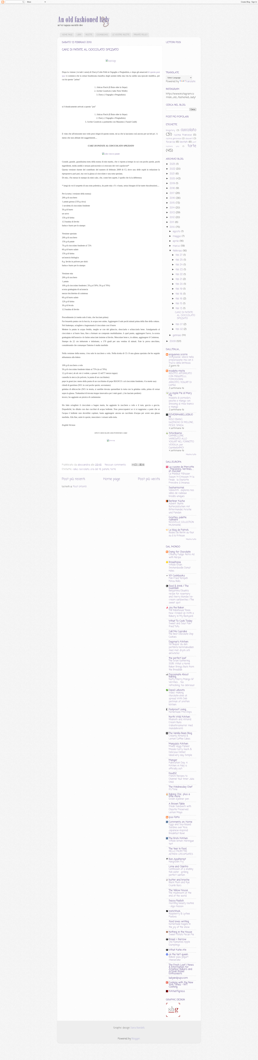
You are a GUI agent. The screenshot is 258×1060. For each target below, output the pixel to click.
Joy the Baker (176, 607)
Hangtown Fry (176, 861)
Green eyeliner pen (179, 799)
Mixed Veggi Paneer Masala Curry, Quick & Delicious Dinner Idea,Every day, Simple (180, 751)
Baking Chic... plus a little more (179, 795)
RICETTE (89, 34)
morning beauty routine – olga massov (181, 904)
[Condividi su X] (138, 464)
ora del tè (95, 469)
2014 (172, 208)
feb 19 (179, 289)
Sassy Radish (176, 901)
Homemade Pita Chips (180, 712)
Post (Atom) (80, 486)
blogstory (170, 130)
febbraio (178, 251)
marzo (177, 246)
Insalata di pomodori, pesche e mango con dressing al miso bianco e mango (181, 402)
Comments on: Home (180, 822)
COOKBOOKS (102, 34)
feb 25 (179, 260)
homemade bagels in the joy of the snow (180, 925)
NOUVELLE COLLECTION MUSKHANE (181, 523)
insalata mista (177, 371)
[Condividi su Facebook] (140, 464)
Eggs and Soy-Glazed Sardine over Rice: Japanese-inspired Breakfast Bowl (180, 829)
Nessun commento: (116, 465)
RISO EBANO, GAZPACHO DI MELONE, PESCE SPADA (181, 422)
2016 (173, 198)
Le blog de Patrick (179, 530)
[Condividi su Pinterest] (143, 464)
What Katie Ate (177, 950)
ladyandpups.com (178, 978)
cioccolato (84, 469)
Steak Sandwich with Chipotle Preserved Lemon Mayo (180, 809)
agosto (177, 231)
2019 (173, 183)
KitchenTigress (177, 991)
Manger (173, 760)
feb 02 (179, 329)
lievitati (184, 142)
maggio (177, 236)
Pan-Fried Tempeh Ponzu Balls (178, 579)
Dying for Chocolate (180, 552)
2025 (173, 164)
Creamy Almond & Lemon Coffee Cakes (179, 737)
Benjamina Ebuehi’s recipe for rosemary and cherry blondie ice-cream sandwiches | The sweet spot (181, 596)
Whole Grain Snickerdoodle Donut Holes (180, 567)
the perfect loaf (177, 658)
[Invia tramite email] (133, 464)
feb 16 (179, 299)
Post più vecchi (149, 479)
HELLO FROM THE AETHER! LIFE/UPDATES (181, 852)
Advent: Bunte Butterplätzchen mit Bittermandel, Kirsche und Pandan (180, 508)
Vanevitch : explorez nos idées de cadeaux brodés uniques (181, 493)
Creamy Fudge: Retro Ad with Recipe (181, 556)
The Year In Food (178, 849)
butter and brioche (179, 880)
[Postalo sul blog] (135, 464)
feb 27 (179, 255)
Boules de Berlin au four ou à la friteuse (181, 534)
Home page (111, 479)
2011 (172, 222)
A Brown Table (177, 804)
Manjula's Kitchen (178, 744)
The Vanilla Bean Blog (180, 733)
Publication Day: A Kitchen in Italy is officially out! (178, 765)
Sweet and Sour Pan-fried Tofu (180, 625)
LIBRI (79, 34)
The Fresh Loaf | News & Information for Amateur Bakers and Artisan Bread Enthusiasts (181, 969)
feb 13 (179, 308)
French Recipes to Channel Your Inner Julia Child (181, 779)
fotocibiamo (175, 433)
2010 (173, 227)
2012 (172, 217)
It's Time (173, 789)
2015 (173, 203)
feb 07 (179, 324)
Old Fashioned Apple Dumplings (179, 943)
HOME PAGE (67, 34)
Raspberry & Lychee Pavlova (179, 915)
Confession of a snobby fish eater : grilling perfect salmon (181, 872)
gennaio (177, 335)
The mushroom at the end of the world (180, 894)
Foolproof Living (177, 709)
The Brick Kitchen (178, 838)
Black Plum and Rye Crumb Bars (179, 884)
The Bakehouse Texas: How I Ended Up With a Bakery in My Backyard (181, 613)
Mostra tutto (191, 454)
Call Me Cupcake (178, 631)
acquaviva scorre (178, 354)
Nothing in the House (180, 932)
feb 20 (179, 284)
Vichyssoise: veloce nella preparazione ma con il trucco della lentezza (181, 360)
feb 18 (179, 294)
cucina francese (183, 135)
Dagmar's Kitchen (178, 642)
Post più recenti (73, 479)
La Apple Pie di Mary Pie (180, 394)
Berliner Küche (177, 501)
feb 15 (179, 303)
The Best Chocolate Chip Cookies (181, 635)
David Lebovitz (177, 690)
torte (113, 469)
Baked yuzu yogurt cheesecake (178, 958)
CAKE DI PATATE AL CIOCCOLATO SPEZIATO (90, 50)
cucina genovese (173, 138)
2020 (173, 178)
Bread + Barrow (177, 939)
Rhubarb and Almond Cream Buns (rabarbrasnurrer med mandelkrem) (181, 724)
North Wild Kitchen (179, 717)
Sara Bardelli (137, 1028)
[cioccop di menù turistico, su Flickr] (111, 61)
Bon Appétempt (177, 859)
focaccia (170, 142)
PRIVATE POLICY (140, 34)
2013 (173, 212)
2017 (172, 193)
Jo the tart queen (178, 954)
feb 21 (179, 279)
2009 (173, 341)
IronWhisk (174, 911)
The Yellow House (178, 890)
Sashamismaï (176, 487)
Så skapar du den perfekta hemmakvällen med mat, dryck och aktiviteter (181, 649)
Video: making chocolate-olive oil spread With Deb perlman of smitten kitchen (179, 698)
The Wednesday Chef (180, 787)
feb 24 (179, 265)
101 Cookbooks (177, 575)
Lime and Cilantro (178, 866)
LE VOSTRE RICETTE (121, 34)
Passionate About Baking (179, 676)
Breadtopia (175, 562)
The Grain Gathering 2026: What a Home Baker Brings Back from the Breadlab (181, 665)
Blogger (136, 1039)
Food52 (173, 773)
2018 (173, 188)
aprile (176, 241)
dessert (189, 138)
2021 (172, 174)
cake (75, 469)
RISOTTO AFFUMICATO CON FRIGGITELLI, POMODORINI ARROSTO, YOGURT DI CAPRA (180, 379)
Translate (190, 81)
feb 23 (179, 269)
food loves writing (179, 921)
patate (105, 469)
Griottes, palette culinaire (177, 518)
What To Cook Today (180, 621)
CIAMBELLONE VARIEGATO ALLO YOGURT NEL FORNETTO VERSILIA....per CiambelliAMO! (181, 441)
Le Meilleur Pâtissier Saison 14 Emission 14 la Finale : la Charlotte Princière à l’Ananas (181, 478)
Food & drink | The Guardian (179, 587)
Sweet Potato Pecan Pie (181, 934)
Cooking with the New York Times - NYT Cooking (181, 985)
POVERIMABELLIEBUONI (181, 416)
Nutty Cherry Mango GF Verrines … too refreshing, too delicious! (181, 682)
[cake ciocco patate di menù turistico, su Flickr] (111, 154)
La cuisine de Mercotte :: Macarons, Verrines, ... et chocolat (181, 469)
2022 (173, 169)
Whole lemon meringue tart (181, 842)
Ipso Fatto (174, 817)
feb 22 (179, 274)
